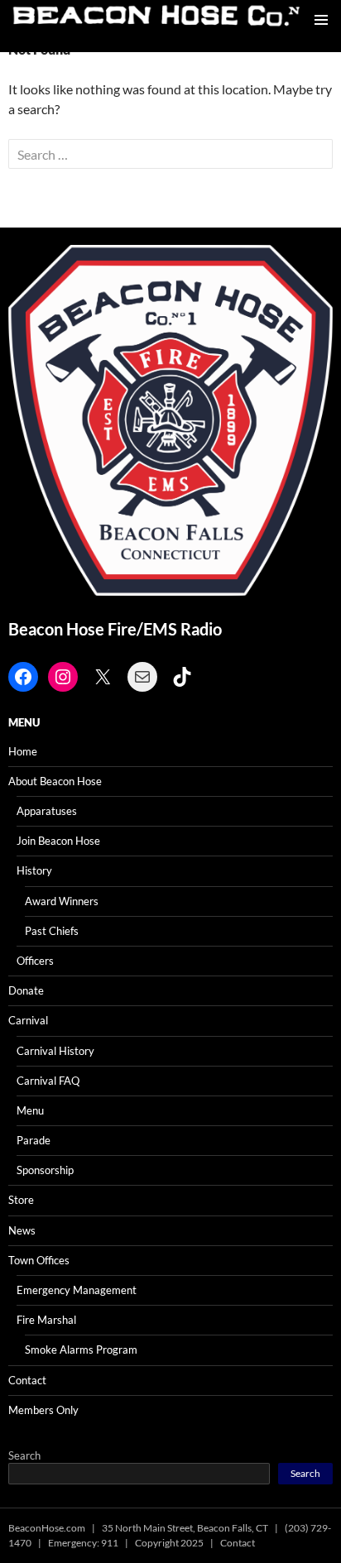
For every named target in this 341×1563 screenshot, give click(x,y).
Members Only (43, 1410)
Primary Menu (321, 20)
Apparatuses (47, 810)
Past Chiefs (52, 930)
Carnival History (55, 1050)
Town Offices (39, 1260)
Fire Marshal (46, 1319)
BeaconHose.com (46, 1528)
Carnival (28, 1020)
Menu (30, 1110)
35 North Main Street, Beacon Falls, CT (185, 1528)
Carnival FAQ (48, 1080)
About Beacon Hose (55, 781)
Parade (33, 1140)
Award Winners (61, 901)
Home (22, 751)
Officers (35, 960)
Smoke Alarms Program (81, 1349)
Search (24, 1455)
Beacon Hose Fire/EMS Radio (115, 629)
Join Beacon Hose (58, 840)
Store (21, 1199)
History (34, 870)
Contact (27, 1380)
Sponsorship (45, 1170)
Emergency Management (77, 1290)
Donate (26, 990)
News (22, 1230)
